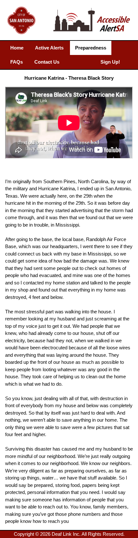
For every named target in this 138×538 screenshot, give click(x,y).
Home (16, 47)
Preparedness (90, 47)
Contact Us (46, 62)
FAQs (16, 62)
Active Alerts (49, 47)
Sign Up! (110, 62)
